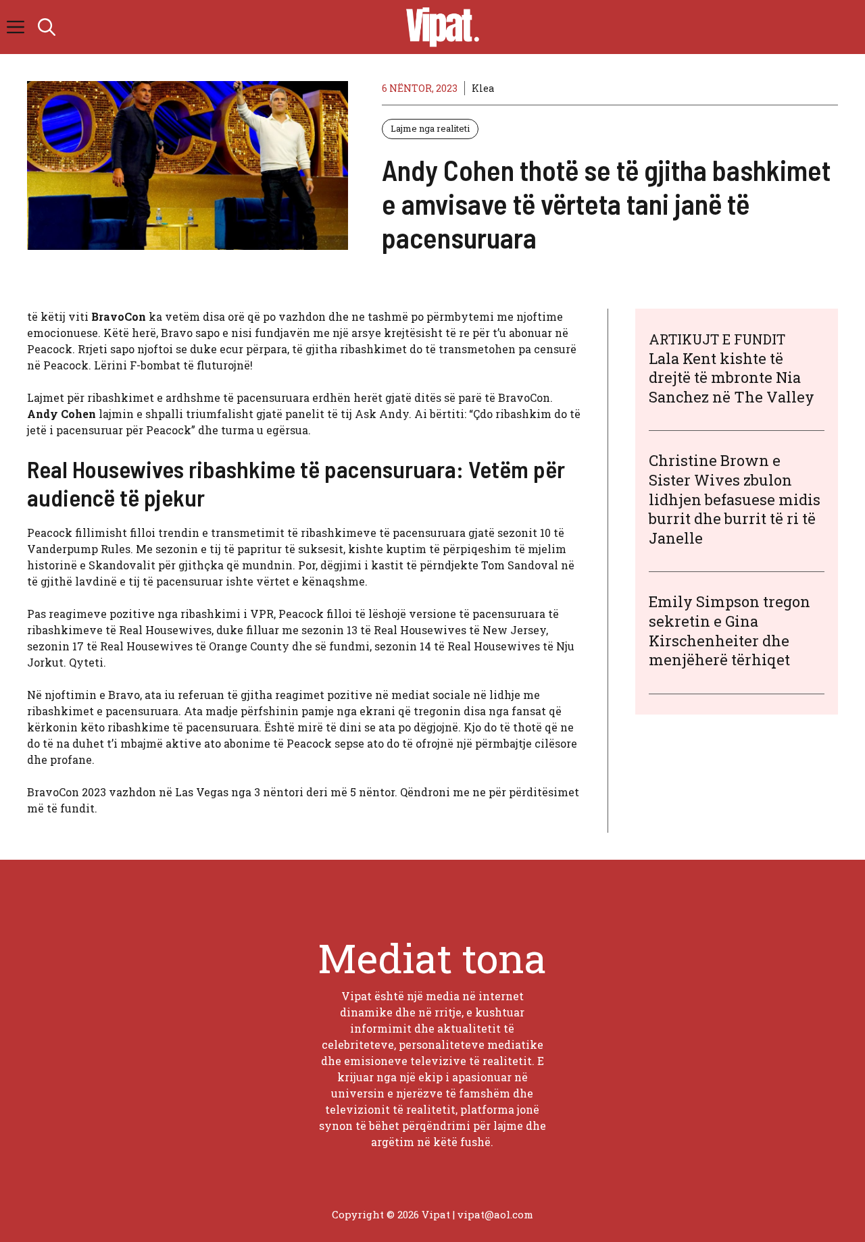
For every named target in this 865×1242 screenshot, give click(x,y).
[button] (46, 27)
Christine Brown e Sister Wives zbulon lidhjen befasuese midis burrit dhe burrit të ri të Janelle (734, 499)
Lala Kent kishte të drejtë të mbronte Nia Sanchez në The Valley (731, 377)
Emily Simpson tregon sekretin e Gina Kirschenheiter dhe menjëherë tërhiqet (729, 630)
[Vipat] (439, 27)
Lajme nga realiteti (430, 128)
